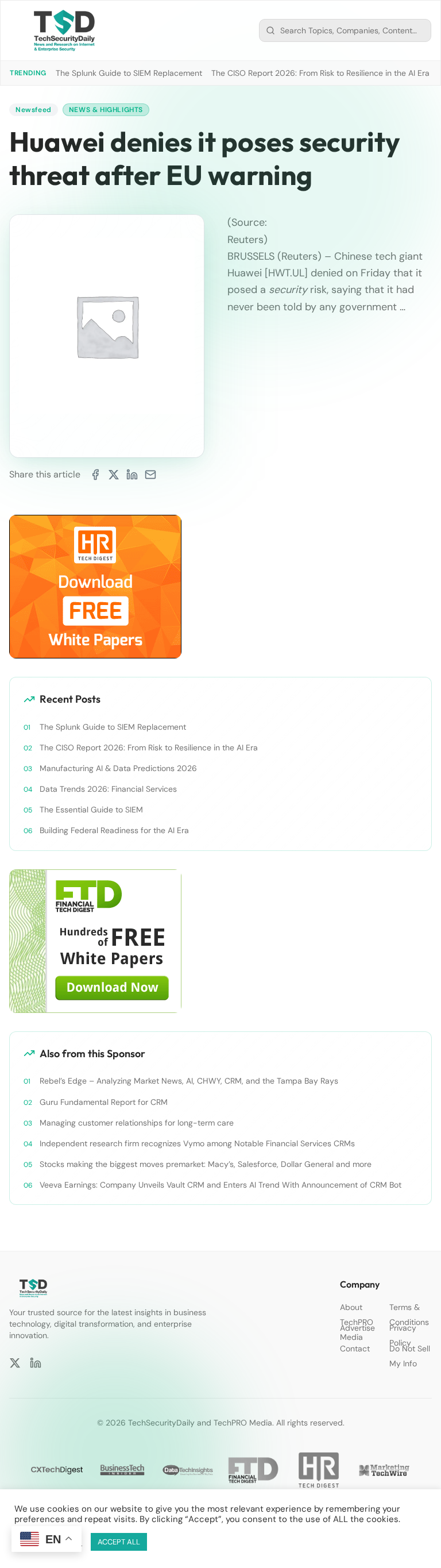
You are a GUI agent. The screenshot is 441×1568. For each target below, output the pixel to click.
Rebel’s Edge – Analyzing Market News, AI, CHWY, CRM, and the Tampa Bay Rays (189, 1081)
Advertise (357, 1328)
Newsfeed (34, 109)
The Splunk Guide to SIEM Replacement (129, 73)
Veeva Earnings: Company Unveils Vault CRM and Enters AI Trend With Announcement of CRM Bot (220, 1185)
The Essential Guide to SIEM (91, 809)
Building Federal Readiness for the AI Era (114, 830)
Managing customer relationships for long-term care (137, 1123)
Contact (355, 1348)
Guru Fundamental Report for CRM (104, 1102)
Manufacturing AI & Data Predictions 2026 (118, 768)
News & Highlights (106, 109)
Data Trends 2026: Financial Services (108, 789)
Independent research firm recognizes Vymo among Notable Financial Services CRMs (197, 1143)
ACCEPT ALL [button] (119, 1542)
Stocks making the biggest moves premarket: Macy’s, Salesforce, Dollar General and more (206, 1164)
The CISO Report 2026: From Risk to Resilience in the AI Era (320, 73)
